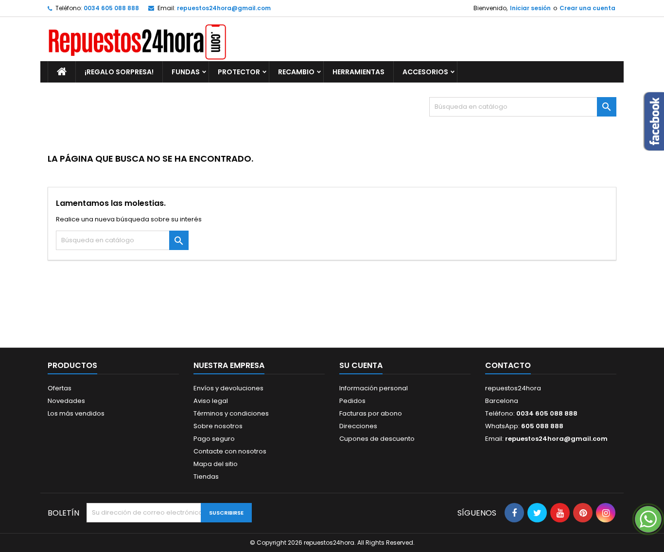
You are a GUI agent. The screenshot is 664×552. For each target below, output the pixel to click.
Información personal (373, 388)
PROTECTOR (239, 72)
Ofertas (59, 388)
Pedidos (352, 400)
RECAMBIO (296, 72)
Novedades (66, 400)
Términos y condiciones (231, 413)
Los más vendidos (76, 413)
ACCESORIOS (425, 72)
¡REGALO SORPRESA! (119, 72)
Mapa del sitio (215, 463)
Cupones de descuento (377, 438)
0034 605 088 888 (111, 8)
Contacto (508, 365)
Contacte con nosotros (229, 451)
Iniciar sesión (530, 8)
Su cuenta (361, 365)
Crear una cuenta (587, 8)
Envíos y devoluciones (228, 388)
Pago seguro (214, 438)
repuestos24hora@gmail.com (224, 8)
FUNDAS (186, 72)
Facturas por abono (370, 413)
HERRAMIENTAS (358, 72)
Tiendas (206, 476)
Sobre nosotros (218, 426)
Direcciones (358, 426)
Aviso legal (210, 400)
